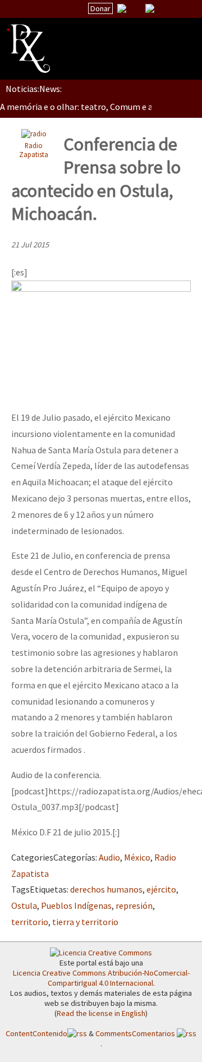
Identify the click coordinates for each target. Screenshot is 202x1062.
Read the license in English (101, 1013)
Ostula (24, 905)
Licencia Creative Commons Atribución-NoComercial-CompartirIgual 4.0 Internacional (101, 978)
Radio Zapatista (33, 150)
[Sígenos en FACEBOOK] (163, 8)
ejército (161, 889)
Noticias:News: (34, 88)
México (137, 857)
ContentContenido (36, 1033)
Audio (109, 857)
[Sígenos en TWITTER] (135, 8)
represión (134, 905)
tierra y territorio (85, 921)
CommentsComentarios (136, 1033)
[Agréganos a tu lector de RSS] (183, 9)
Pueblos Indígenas (76, 905)
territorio (29, 921)
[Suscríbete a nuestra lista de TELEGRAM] (149, 8)
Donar (100, 8)
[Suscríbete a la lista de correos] (121, 9)
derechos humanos (106, 889)
